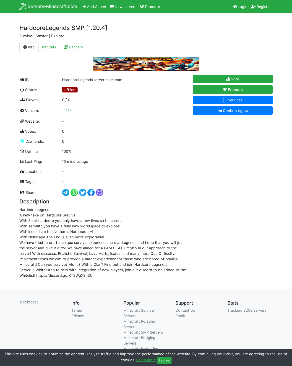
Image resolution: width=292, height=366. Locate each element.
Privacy (77, 315)
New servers (125, 6)
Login (242, 6)
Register (263, 6)
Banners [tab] (75, 47)
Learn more (146, 360)
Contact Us (185, 310)
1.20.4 (68, 110)
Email (180, 315)
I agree (164, 360)
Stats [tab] (51, 47)
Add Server (96, 6)
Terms (76, 310)
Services (234, 100)
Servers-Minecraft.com (51, 6)
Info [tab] (31, 47)
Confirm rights (235, 110)
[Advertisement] (233, 150)
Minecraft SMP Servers (143, 332)
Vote (234, 79)
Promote (152, 6)
